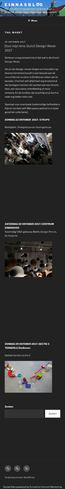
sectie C (26, 355)
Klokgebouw (25, 127)
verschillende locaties (17, 77)
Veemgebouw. (43, 127)
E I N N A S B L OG (24, 4)
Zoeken (9, 406)
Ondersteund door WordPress (20, 477)
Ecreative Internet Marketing (46, 487)
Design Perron (48, 231)
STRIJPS (44, 119)
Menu (34, 20)
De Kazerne (11, 235)
